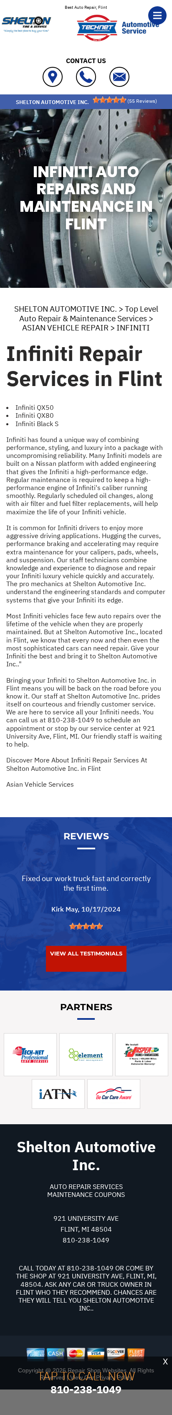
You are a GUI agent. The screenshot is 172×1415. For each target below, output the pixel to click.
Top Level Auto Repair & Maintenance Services (88, 313)
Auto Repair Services (86, 1186)
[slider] (109, 100)
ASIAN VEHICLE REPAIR (65, 328)
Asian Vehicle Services (40, 784)
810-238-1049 (71, 720)
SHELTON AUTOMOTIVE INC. (65, 309)
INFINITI (133, 328)
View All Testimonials (86, 953)
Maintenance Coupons (86, 1194)
